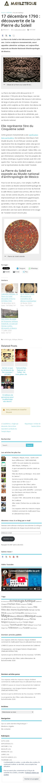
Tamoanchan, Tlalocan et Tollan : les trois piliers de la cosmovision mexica (21, 373)
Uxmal (21, 628)
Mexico (20, 339)
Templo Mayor (28, 622)
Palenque (26, 619)
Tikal (25, 625)
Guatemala (22, 609)
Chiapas (4, 604)
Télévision (13, 627)
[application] (21, 579)
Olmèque (18, 618)
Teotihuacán (16, 624)
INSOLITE (4, 749)
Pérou (33, 618)
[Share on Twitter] (6, 35)
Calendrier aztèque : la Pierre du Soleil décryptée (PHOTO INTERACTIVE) (9, 297)
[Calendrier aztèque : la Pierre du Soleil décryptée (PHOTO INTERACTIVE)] (9, 288)
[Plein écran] (39, 589)
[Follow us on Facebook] (2, 556)
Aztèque (14, 339)
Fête (35, 607)
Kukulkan (9, 613)
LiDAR (26, 613)
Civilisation (23, 604)
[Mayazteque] (6, 556)
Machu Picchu (32, 613)
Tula (6, 628)
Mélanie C (6, 30)
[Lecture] (4, 589)
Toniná (35, 625)
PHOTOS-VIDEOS (7, 757)
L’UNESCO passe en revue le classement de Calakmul (20, 645)
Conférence (6, 607)
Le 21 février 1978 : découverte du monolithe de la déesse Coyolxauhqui (28, 297)
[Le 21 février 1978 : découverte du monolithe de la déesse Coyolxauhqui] (28, 288)
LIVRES (3, 754)
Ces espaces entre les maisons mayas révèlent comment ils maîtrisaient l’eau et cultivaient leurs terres (26, 511)
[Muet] (35, 589)
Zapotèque (33, 628)
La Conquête (18, 613)
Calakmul (38, 601)
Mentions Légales (7, 726)
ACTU (3, 741)
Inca (3, 612)
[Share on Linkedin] (10, 35)
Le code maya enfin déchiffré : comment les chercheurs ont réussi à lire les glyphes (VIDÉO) (27, 492)
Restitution (12, 622)
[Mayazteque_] (17, 556)
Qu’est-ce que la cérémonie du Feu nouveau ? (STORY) (7, 371)
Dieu (23, 607)
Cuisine (13, 607)
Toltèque (30, 625)
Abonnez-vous (8, 539)
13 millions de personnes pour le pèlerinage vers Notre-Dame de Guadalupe (7, 400)
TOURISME (5, 760)
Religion (4, 622)
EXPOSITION (5, 744)
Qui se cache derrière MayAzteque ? (14, 724)
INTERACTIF (5, 752)
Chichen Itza (13, 603)
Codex (29, 604)
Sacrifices (19, 622)
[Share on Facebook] (2, 35)
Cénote (18, 607)
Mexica (13, 616)
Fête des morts (9, 609)
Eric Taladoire (29, 607)
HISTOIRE (32, 30)
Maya (5, 615)
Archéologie (7, 339)
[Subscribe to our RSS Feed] (10, 556)
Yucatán (26, 628)
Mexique (30, 616)
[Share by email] (13, 35)
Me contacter (6, 729)
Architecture (5, 601)
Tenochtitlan (5, 625)
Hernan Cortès (34, 610)
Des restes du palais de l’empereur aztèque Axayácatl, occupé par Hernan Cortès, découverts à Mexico (9, 323)
